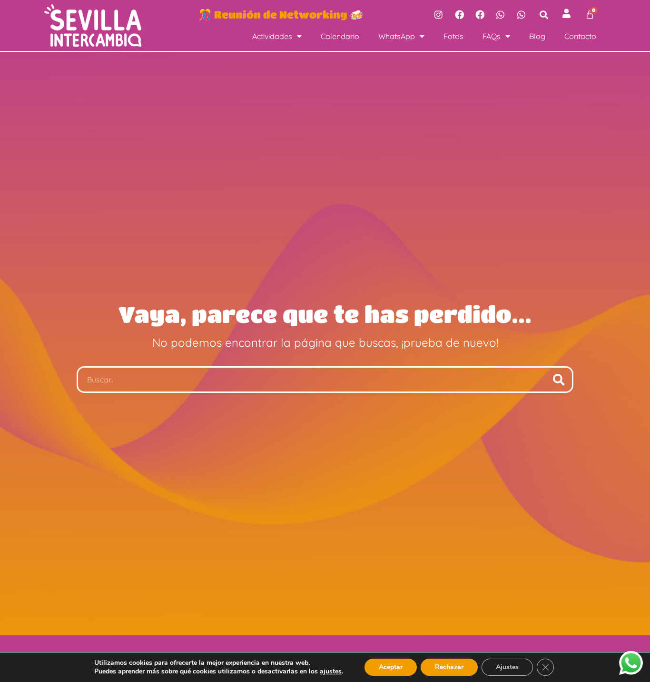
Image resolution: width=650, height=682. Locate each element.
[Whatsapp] (501, 14)
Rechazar (449, 667)
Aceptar (391, 667)
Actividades (272, 36)
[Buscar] (558, 379)
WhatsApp (396, 36)
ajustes (331, 671)
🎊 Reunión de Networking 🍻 (280, 14)
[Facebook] (459, 14)
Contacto (580, 36)
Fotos (453, 36)
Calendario (340, 36)
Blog (537, 36)
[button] (544, 14)
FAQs (492, 36)
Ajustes (507, 667)
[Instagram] (438, 14)
